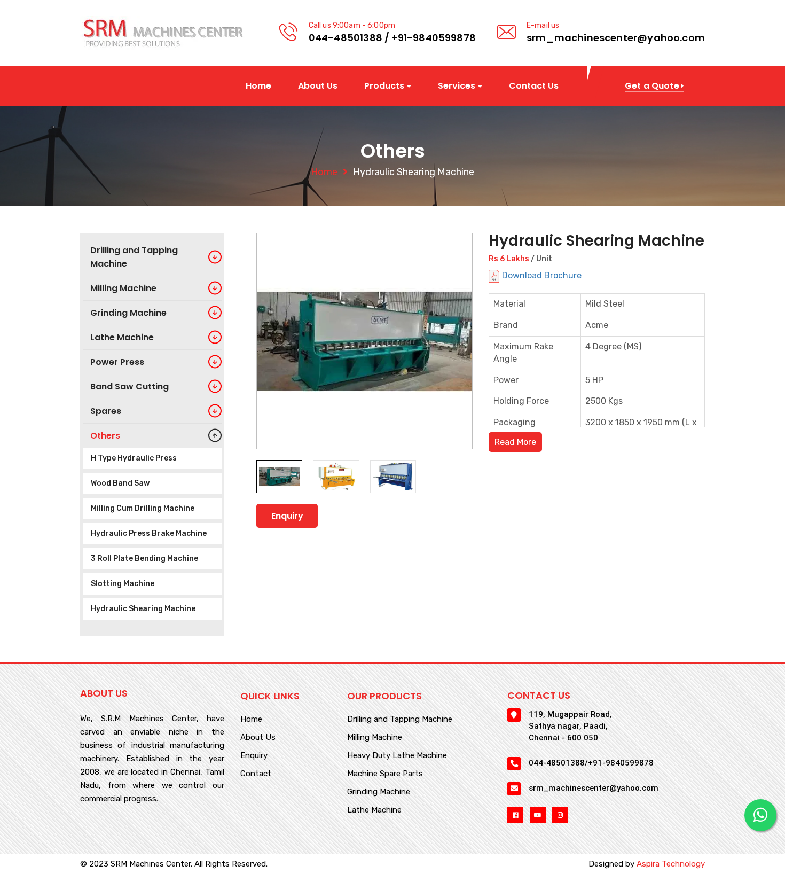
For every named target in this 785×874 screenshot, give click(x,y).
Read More (515, 442)
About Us (317, 86)
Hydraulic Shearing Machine (143, 608)
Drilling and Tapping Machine (399, 719)
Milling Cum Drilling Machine (142, 508)
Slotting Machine (122, 583)
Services (456, 86)
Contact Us (534, 86)
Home (258, 86)
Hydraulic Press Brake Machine (149, 533)
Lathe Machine (374, 810)
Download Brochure (542, 275)
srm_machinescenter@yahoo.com (616, 37)
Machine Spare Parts (385, 774)
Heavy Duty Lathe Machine (397, 756)
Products (384, 86)
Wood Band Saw (120, 483)
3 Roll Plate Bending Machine (144, 558)
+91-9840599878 (433, 37)
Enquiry (287, 516)
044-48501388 (345, 37)
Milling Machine (374, 737)
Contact (255, 774)
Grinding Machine (378, 792)
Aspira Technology (671, 864)
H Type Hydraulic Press (134, 458)
